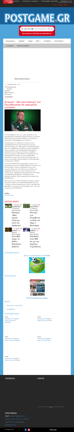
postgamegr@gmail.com (18, 416)
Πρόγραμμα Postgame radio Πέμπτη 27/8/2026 (44, 319)
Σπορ (38, 41)
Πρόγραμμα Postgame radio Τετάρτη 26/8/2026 (12, 339)
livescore (70, 2)
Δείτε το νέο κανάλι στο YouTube (37, 255)
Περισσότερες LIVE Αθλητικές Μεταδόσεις (37, 33)
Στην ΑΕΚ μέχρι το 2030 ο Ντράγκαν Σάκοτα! (16, 241)
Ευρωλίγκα (8, 94)
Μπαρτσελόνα (9, 92)
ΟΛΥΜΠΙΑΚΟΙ (10, 46)
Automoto (47, 41)
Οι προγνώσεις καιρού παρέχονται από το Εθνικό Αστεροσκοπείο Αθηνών (51, 407)
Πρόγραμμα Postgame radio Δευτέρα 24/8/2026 (12, 359)
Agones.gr (65, 2)
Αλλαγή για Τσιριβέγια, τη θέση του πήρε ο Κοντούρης (35, 219)
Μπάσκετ (22, 41)
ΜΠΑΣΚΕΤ (10, 97)
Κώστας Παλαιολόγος (22, 79)
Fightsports (58, 41)
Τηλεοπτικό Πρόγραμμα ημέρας (37, 298)
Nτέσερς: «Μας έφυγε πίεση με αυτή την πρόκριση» (16, 219)
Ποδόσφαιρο (10, 41)
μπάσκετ (7, 90)
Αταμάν (9, 89)
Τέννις (30, 41)
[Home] (37, 18)
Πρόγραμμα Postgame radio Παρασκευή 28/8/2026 (12, 320)
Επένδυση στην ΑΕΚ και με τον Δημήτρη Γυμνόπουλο (35, 241)
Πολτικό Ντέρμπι (23, 46)
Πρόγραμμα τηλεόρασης (14, 305)
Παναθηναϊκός (11, 87)
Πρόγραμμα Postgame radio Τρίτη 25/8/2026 (44, 339)
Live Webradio (10, 309)
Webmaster (53, 429)
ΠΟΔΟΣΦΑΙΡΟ (16, 207)
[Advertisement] (37, 61)
